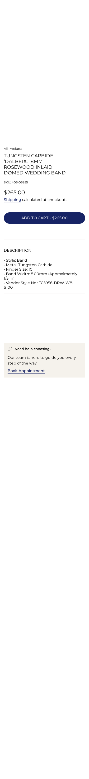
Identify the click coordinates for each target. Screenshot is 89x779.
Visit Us (57, 15)
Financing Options (25, 329)
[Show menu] (6, 28)
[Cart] (82, 28)
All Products (13, 148)
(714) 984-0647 (37, 15)
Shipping (12, 199)
